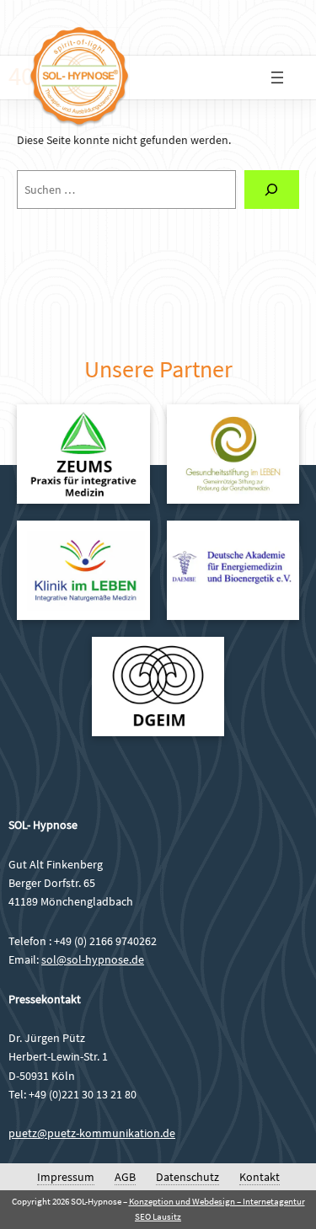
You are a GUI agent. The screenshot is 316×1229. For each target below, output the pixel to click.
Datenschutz (187, 1176)
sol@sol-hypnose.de (92, 959)
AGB (125, 1176)
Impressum (65, 1176)
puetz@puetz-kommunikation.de (91, 1133)
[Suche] (271, 190)
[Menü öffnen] (277, 77)
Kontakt (259, 1176)
